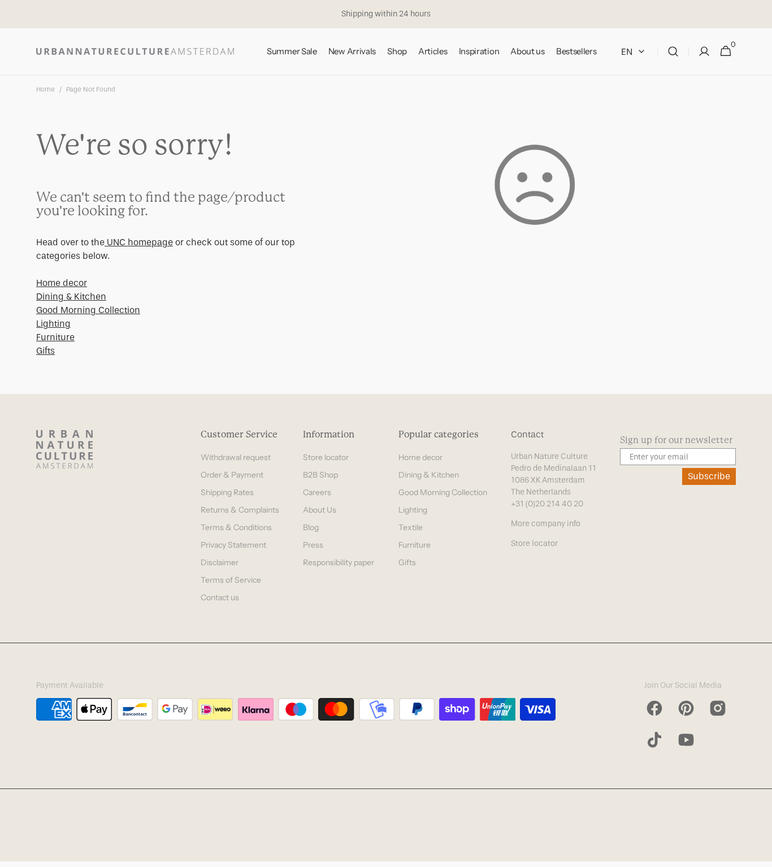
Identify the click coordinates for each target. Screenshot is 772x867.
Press (313, 545)
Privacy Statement (233, 545)
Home (45, 89)
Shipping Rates (227, 492)
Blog (311, 527)
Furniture (55, 337)
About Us (319, 510)
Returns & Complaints (240, 510)
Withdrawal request (236, 457)
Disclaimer (219, 562)
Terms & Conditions (236, 527)
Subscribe (709, 476)
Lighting (53, 323)
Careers (317, 492)
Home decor (61, 283)
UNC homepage (139, 242)
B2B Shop (320, 475)
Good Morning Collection (88, 310)
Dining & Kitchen (71, 296)
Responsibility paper (338, 562)
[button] (673, 51)
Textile (410, 527)
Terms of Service (231, 580)
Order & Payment (232, 475)
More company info (545, 523)
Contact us (220, 597)
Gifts (45, 350)
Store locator (326, 457)
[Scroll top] (758, 853)
